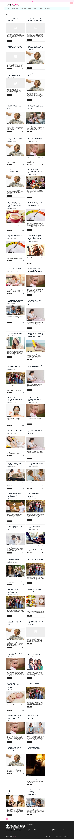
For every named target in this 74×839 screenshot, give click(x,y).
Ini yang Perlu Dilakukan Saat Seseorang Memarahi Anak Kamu (14, 623)
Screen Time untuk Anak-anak (14, 333)
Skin (29, 831)
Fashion (18, 1)
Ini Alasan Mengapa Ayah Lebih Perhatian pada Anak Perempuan (35, 623)
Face (29, 828)
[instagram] (67, 1)
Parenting (29, 63)
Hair (33, 255)
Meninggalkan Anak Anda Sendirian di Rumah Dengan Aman (14, 107)
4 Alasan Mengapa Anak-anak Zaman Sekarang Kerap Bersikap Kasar (14, 717)
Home (47, 836)
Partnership (61, 836)
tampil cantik (36, 1)
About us (50, 836)
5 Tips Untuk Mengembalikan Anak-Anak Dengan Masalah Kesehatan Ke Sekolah (35, 138)
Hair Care (53, 828)
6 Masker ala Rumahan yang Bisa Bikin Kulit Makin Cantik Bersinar (14, 399)
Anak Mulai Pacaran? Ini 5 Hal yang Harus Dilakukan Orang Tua (14, 528)
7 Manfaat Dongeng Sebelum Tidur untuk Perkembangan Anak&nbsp (35, 432)
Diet (64, 828)
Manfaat (26, 1)
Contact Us (66, 836)
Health (22, 1)
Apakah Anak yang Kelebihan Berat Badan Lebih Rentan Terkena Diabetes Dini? (35, 204)
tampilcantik (15, 836)
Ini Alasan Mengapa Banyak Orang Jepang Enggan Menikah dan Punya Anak (15, 495)
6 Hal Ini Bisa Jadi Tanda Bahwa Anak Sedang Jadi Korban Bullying (15, 559)
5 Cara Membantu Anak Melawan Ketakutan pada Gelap (34, 749)
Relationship (9, 285)
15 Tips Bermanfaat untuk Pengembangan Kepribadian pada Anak (14, 138)
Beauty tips (29, 255)
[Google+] (65, 1)
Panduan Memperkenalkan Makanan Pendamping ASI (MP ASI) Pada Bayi (15, 48)
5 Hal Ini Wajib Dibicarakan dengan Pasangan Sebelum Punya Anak (34, 495)
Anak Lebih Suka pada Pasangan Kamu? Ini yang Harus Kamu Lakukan (13, 591)
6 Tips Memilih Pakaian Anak (35, 683)
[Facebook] (63, 1)
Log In (71, 2)
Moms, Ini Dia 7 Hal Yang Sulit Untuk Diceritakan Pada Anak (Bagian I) (35, 171)
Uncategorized (30, 480)
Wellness (44, 1)
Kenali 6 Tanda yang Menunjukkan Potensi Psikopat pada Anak (35, 717)
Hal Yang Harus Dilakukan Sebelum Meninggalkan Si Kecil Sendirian (35, 107)
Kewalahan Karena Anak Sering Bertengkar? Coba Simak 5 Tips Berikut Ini (35, 399)
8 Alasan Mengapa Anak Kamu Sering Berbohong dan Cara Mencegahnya (14, 749)
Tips (40, 1)
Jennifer (9, 50)
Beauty (14, 1)
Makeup (53, 829)
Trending (34, 829)
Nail (29, 830)
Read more (30, 39)
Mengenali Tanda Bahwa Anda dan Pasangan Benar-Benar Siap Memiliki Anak (15, 366)
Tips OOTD (35, 828)
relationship (31, 1)
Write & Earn (55, 836)
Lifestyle (8, 123)
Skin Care (53, 830)
